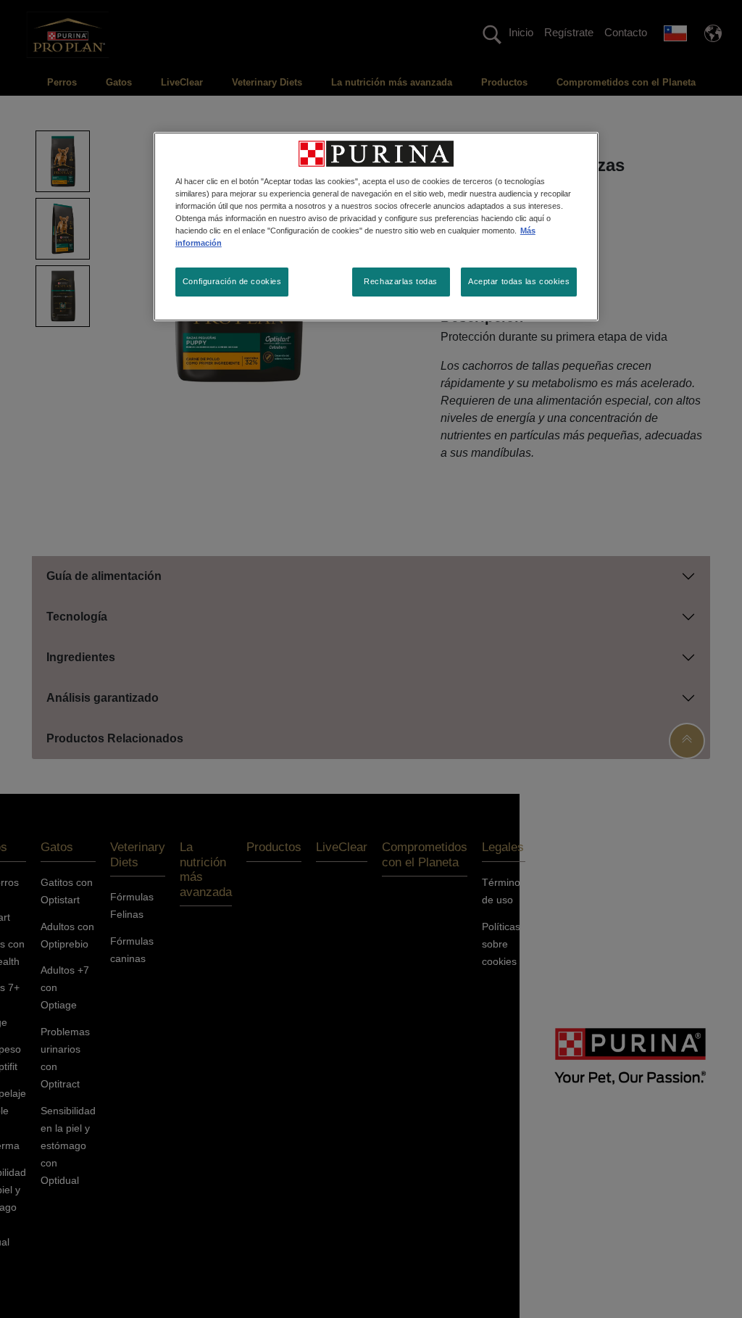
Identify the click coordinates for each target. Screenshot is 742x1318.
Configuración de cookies (232, 281)
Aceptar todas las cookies (519, 281)
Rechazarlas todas (401, 281)
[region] (376, 226)
